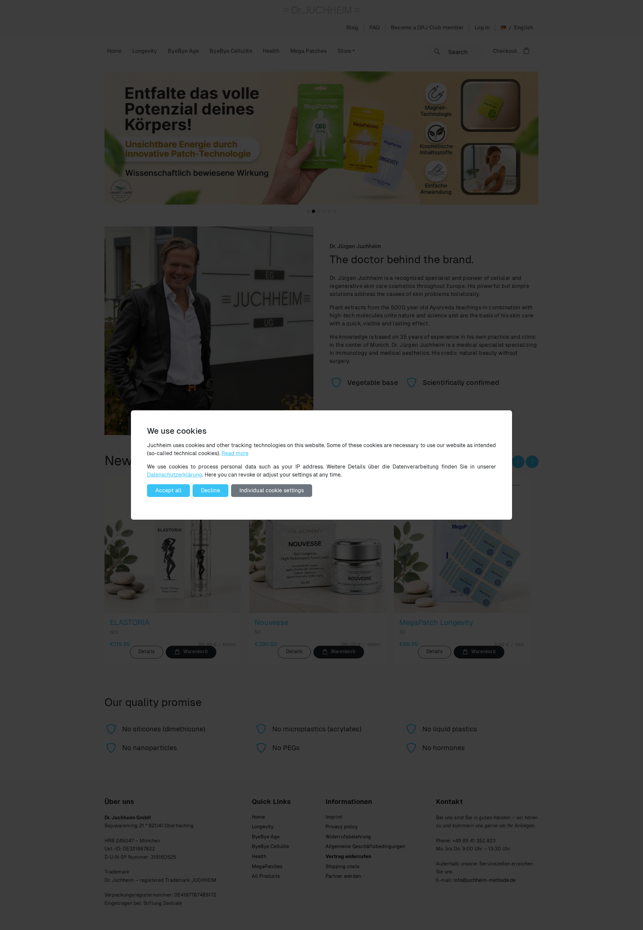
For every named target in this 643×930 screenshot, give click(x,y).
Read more (234, 453)
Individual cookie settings (271, 490)
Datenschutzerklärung (174, 475)
